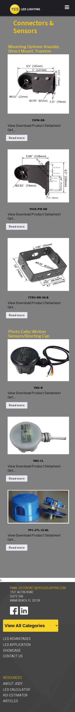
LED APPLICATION (17, 644)
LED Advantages (17, 638)
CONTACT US (13, 656)
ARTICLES (10, 701)
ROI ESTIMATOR (15, 695)
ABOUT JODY (13, 683)
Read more (17, 138)
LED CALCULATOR (16, 689)
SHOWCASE (12, 650)
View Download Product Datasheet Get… (34, 125)
